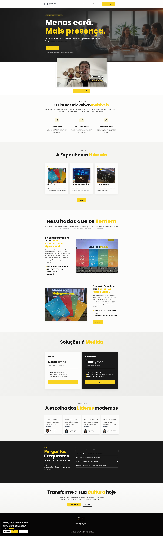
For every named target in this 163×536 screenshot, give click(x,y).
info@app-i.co (81, 525)
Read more (48, 426)
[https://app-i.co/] (50, 4)
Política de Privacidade (76, 531)
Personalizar (7, 531)
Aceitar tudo (14, 531)
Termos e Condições (87, 531)
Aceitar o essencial (23, 531)
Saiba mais (11, 528)
